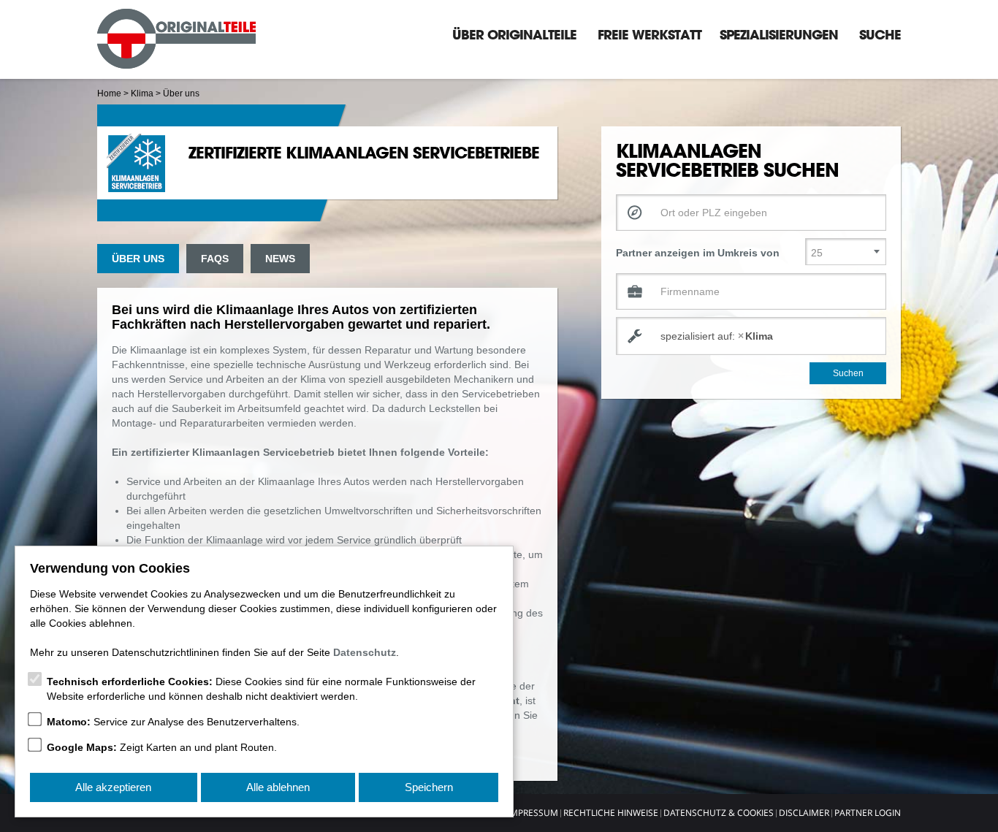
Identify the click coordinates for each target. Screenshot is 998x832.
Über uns (138, 258)
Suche (880, 34)
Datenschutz (364, 652)
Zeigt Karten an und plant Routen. (162, 747)
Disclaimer (804, 812)
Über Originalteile (514, 34)
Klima (142, 93)
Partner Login (867, 812)
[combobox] (751, 336)
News (280, 258)
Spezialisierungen (779, 34)
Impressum (533, 812)
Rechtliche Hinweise (610, 812)
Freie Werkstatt (649, 34)
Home (109, 93)
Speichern (429, 787)
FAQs (215, 258)
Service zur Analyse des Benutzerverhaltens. (173, 722)
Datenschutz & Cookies (718, 812)
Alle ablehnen (278, 787)
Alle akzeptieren (113, 787)
